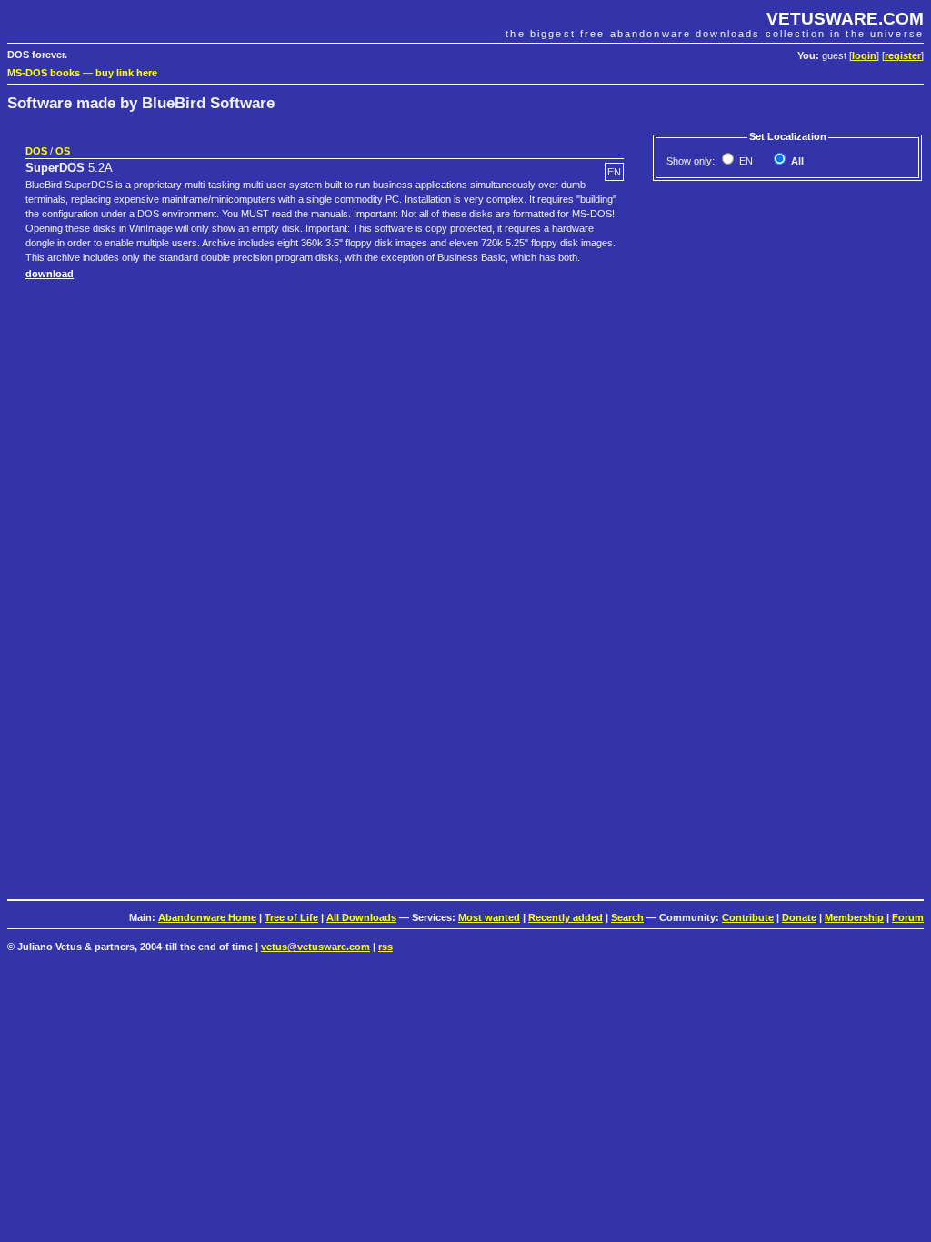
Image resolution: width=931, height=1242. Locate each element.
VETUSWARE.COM (845, 18)
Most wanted (489, 917)
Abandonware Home (207, 917)
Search (627, 917)
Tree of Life (291, 917)
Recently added (565, 917)
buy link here (126, 72)
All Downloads (361, 917)
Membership (854, 917)
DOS (36, 150)
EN (744, 160)
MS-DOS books (43, 72)
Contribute (748, 917)
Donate (799, 917)
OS (62, 150)
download (49, 273)
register (903, 55)
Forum (908, 917)
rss (385, 946)
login (864, 55)
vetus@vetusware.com (315, 946)
